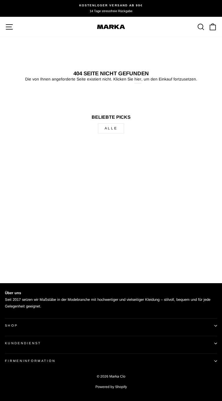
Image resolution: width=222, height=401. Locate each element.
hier (137, 79)
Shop (11, 325)
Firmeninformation (30, 360)
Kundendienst (23, 343)
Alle (111, 128)
